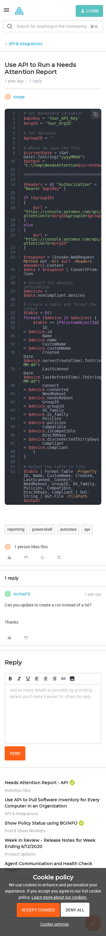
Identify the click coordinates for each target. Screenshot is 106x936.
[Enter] (9, 26)
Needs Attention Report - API (36, 782)
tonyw (19, 97)
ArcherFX (21, 594)
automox (68, 529)
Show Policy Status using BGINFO (41, 823)
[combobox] (53, 26)
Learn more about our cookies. (59, 897)
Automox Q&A (18, 790)
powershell (42, 529)
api (87, 529)
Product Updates (20, 854)
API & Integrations (25, 43)
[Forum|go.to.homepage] (19, 11)
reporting (15, 529)
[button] (6, 12)
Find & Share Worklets (25, 830)
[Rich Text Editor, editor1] (53, 714)
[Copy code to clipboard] (95, 114)
